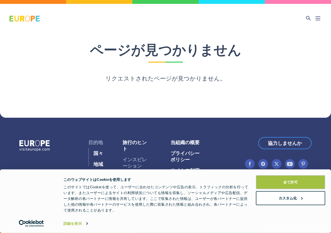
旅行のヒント (135, 145)
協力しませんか (285, 143)
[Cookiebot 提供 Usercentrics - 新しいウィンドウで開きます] (31, 223)
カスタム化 (288, 198)
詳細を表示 (72, 223)
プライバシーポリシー (185, 156)
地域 (98, 164)
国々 (98, 153)
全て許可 (290, 182)
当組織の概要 (185, 142)
